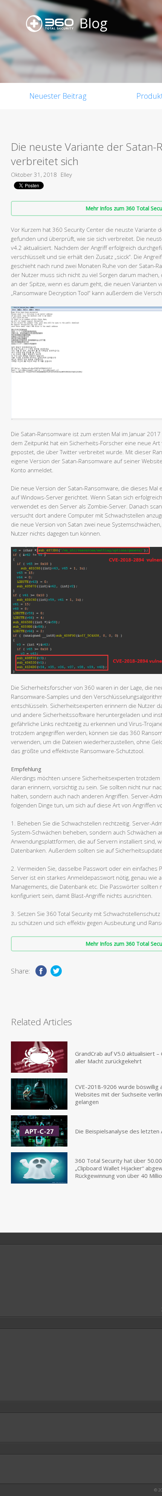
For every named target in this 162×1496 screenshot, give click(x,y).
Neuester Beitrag (57, 96)
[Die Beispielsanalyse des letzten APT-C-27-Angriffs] (39, 1131)
